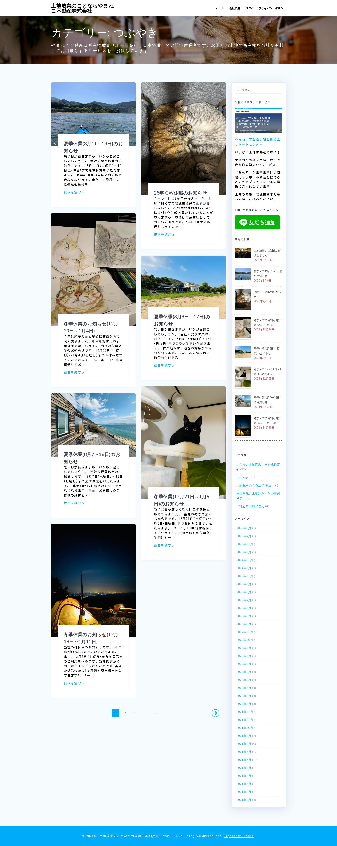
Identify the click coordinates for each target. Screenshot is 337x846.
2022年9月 (243, 648)
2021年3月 (243, 784)
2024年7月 (243, 568)
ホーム (220, 8)
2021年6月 (243, 760)
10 (155, 714)
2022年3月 (243, 688)
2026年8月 (243, 528)
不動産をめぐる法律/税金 (254, 485)
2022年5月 (243, 672)
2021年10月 (244, 728)
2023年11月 (244, 576)
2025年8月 (243, 552)
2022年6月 (243, 664)
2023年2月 (243, 616)
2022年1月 (243, 704)
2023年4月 (243, 600)
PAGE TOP (326, 817)
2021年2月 (243, 792)
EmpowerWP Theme (239, 836)
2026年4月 (243, 536)
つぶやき (242, 477)
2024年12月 (244, 560)
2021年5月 (243, 768)
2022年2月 (243, 696)
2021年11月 (244, 720)
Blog (249, 8)
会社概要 (234, 8)
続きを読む (72, 192)
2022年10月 (244, 640)
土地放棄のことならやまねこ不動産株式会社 (82, 8)
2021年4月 (243, 776)
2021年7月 (243, 752)
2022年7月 (243, 656)
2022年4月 (243, 680)
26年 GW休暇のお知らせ (180, 193)
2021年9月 (243, 736)
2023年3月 (243, 608)
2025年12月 (244, 544)
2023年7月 (243, 592)
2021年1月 (243, 800)
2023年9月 (243, 584)
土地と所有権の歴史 (250, 506)
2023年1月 (243, 624)
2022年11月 (244, 632)
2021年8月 (243, 744)
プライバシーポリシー (272, 8)
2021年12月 (244, 712)
